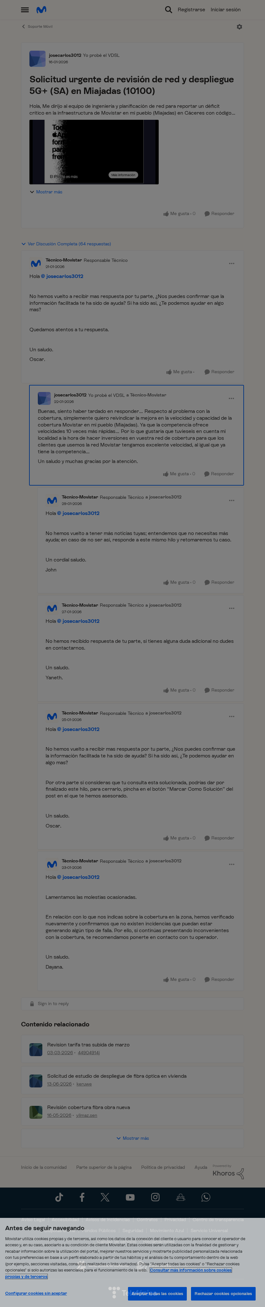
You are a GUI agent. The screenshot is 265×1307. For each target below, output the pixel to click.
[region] (132, 1262)
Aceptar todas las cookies (157, 1293)
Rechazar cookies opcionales (223, 1293)
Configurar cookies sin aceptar (36, 1293)
